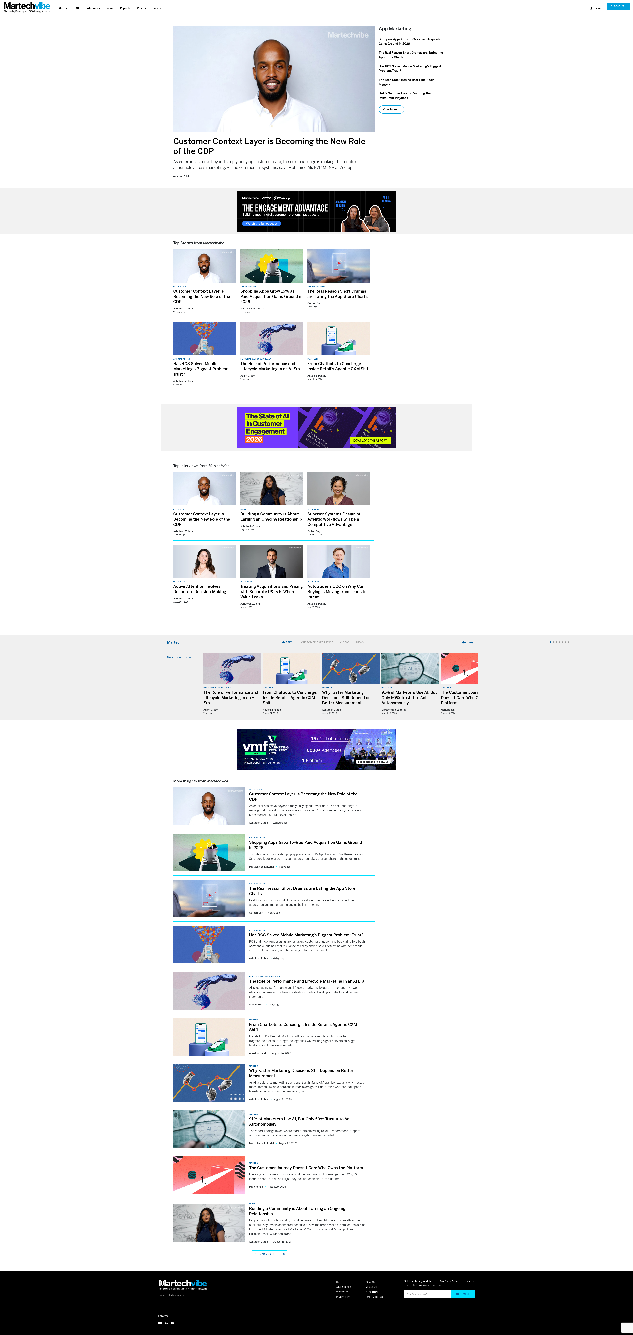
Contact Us (371, 1286)
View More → (391, 109)
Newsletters (372, 1291)
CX (78, 8)
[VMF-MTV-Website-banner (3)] (316, 749)
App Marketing (249, 286)
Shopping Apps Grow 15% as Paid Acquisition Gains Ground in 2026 (271, 296)
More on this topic (177, 657)
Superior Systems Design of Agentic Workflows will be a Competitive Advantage (333, 519)
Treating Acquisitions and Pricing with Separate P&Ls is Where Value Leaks (271, 592)
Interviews (93, 8)
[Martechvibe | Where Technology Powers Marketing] (27, 7)
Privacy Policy (343, 1296)
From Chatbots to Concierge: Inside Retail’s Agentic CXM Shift (290, 697)
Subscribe (618, 6)
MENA (243, 509)
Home (339, 1282)
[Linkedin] (168, 1323)
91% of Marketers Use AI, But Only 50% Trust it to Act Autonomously (409, 697)
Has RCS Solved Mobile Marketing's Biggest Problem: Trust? (201, 369)
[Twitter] (161, 1323)
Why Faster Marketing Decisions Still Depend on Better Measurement (346, 697)
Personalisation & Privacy (255, 359)
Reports (125, 8)
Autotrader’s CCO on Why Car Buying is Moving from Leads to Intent (337, 592)
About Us (370, 1282)
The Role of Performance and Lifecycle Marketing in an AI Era (230, 697)
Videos (141, 8)
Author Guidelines (374, 1296)
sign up (465, 1294)
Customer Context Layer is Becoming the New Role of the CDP (201, 296)
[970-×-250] (316, 211)
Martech (64, 8)
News (109, 8)
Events (156, 8)
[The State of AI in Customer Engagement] (316, 427)
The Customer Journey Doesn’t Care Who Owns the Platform (467, 697)
